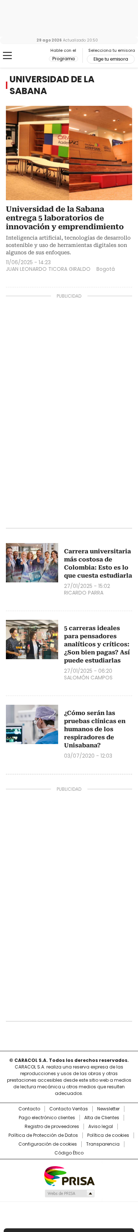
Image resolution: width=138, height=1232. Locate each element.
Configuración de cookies (47, 1144)
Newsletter (108, 1109)
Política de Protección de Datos (43, 1135)
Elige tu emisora (110, 59)
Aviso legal (100, 1126)
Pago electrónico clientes (47, 1118)
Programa (63, 59)
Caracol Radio (36, 55)
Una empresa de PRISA (69, 1175)
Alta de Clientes (101, 1118)
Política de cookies (108, 1135)
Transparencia (103, 1144)
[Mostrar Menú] (7, 55)
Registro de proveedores (52, 1126)
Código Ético (69, 1153)
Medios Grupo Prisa (69, 1193)
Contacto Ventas (68, 1109)
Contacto (29, 1109)
